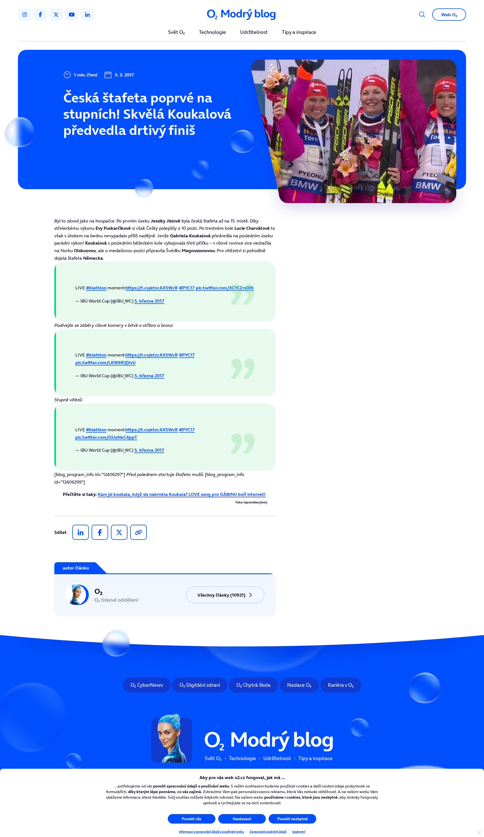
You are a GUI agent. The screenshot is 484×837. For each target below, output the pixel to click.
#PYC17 (187, 288)
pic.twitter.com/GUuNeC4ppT (106, 437)
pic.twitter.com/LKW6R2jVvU (105, 362)
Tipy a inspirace (299, 32)
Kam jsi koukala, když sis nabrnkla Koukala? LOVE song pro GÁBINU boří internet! (182, 494)
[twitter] (56, 14)
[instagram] (24, 14)
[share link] (138, 532)
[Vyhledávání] (422, 14)
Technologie (212, 32)
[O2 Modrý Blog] (242, 14)
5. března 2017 (149, 301)
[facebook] (40, 14)
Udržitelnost (254, 32)
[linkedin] (87, 14)
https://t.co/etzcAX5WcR (151, 288)
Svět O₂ (176, 32)
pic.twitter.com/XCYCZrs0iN (224, 288)
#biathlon (96, 288)
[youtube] (71, 14)
